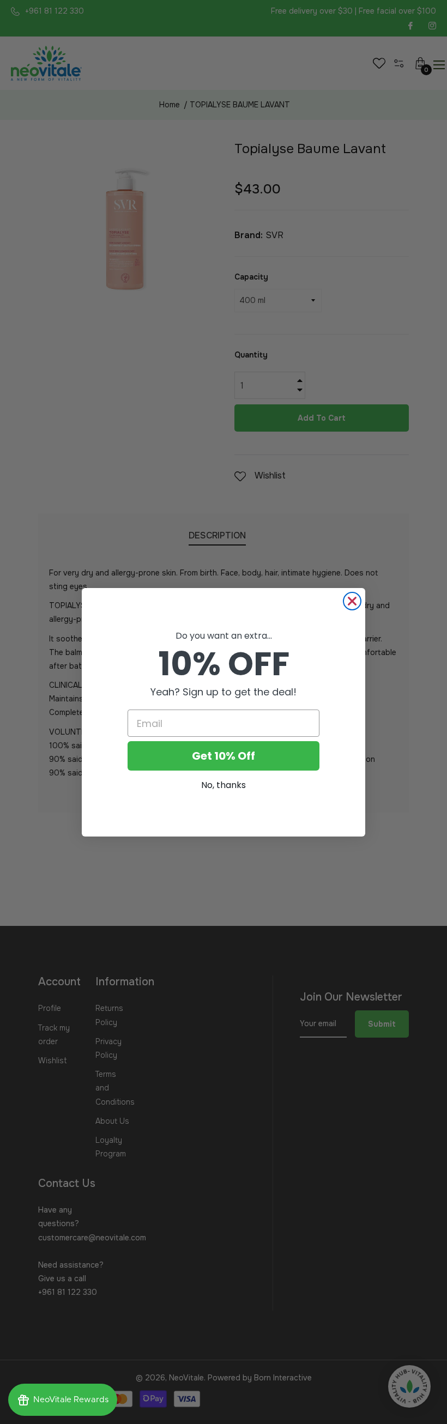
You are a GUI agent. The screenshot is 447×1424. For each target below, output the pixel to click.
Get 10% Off (223, 755)
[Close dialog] (352, 601)
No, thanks (223, 785)
